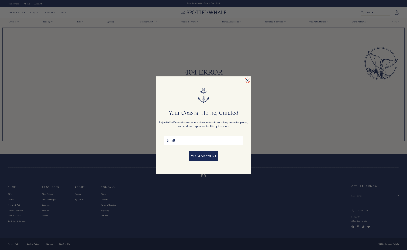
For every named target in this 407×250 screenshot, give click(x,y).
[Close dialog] (247, 80)
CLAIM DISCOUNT (203, 156)
